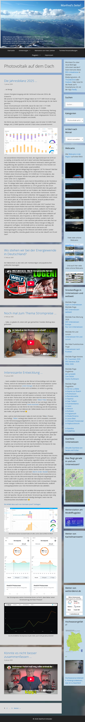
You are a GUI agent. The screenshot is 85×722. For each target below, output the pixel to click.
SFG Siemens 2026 (72, 361)
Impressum (49, 55)
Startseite (11, 50)
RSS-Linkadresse (71, 72)
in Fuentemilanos (72, 404)
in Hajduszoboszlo (72, 423)
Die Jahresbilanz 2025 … (20, 81)
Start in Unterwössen (73, 304)
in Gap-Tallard (70, 401)
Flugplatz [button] (35, 55)
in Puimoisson (70, 394)
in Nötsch (69, 408)
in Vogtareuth (70, 413)
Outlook (68, 82)
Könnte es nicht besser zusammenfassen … (20, 655)
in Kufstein (69, 411)
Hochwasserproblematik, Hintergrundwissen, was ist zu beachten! (74, 680)
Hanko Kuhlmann (72, 379)
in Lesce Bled (70, 418)
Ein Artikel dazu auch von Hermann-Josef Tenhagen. (22, 504)
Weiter (17, 708)
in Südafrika (70, 431)
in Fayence (69, 399)
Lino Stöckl (69, 376)
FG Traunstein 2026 (73, 359)
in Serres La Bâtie (72, 389)
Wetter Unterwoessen (74, 597)
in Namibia (69, 428)
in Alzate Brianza (71, 416)
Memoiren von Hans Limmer (45, 50)
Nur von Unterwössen (74, 327)
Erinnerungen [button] (23, 50)
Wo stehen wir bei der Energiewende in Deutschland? (30, 252)
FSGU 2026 (69, 364)
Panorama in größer (73, 179)
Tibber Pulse (41, 400)
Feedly (74, 89)
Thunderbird (70, 80)
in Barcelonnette (71, 396)
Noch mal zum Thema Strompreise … (30, 313)
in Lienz (68, 406)
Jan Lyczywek (70, 374)
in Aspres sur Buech (73, 391)
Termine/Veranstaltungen (68, 50)
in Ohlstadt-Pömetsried (74, 421)
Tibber (15, 418)
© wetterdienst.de (74, 614)
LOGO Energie (27, 386)
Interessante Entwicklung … (23, 372)
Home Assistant (33, 404)
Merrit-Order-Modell (40, 472)
